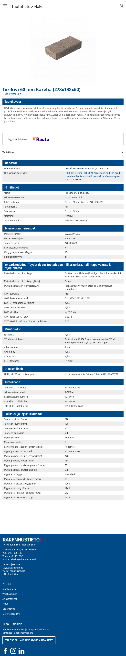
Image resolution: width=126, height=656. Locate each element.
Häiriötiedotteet (10, 574)
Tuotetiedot (8, 152)
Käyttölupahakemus (12, 567)
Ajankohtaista (9, 589)
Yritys (5, 604)
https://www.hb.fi (74, 197)
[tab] (63, 102)
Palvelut (6, 584)
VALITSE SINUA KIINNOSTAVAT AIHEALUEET (29, 640)
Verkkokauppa (9, 594)
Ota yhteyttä (8, 608)
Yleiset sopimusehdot (13, 571)
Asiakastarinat (9, 599)
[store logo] (27, 5)
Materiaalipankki (11, 613)
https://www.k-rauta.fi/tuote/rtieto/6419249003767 (91, 374)
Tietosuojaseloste (11, 564)
